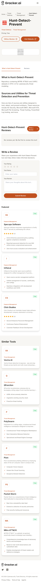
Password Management (10, 221)
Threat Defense (9, 14)
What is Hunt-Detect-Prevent (11, 68)
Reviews (27, 68)
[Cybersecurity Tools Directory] (11, 3)
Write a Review (9, 39)
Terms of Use (16, 580)
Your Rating (7, 164)
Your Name (7, 170)
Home (3, 14)
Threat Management (21, 14)
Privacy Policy (6, 580)
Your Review (8, 178)
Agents (24, 580)
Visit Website (29, 39)
